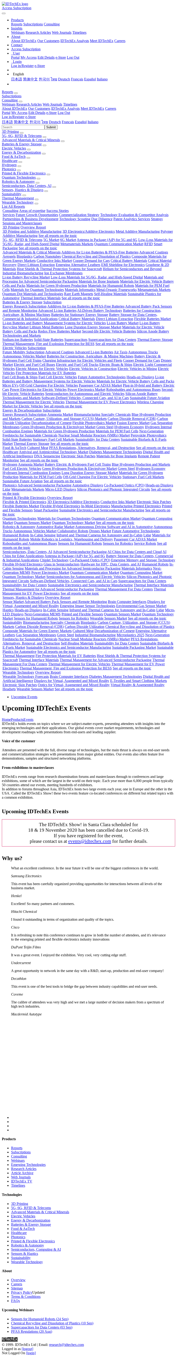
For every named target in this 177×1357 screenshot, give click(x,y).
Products (17, 719)
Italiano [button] (93, 122)
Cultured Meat (37, 448)
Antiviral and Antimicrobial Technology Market (53, 452)
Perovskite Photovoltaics (148, 435)
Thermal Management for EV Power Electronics (100, 402)
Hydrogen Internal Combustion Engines (32, 473)
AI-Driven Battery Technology (99, 310)
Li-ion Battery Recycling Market (26, 277)
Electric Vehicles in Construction (93, 369)
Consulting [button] (10, 100)
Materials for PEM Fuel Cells (117, 431)
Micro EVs (10, 385)
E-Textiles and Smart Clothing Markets (138, 681)
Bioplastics (24, 256)
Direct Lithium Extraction (36, 265)
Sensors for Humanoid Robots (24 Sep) (39, 1319)
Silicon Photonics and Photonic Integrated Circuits (113, 489)
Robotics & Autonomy (18, 181)
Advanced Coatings (153, 252)
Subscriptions (33, 24)
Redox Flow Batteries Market (59, 331)
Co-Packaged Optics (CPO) (124, 485)
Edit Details (46, 57)
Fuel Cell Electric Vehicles (57, 377)
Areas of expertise (32, 211)
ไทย (54, 79)
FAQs (15, 1301)
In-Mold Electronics (95, 506)
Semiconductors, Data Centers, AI (26, 186)
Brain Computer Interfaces (127, 602)
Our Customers (48, 41)
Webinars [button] (8, 104)
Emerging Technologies (28, 1165)
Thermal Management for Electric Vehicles (33, 402)
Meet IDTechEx (101, 41)
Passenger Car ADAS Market (100, 385)
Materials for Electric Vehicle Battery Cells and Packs (135, 381)
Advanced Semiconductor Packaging (44, 485)
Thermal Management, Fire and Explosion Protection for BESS (48, 344)
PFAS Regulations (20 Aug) (31, 1331)
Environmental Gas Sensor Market (141, 606)
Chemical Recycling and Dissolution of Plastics (96, 256)
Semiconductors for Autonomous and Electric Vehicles (84, 394)
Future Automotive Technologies (102, 377)
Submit (51, 127)
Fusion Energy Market (133, 423)
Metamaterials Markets (76, 244)
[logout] (27, 1349)
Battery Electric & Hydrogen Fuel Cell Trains (78, 464)
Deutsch (64, 79)
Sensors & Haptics (24, 1254)
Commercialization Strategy (79, 215)
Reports (16, 24)
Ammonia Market (60, 414)
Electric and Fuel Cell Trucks (77, 365)
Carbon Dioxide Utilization (84, 627)
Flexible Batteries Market (152, 319)
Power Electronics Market (86, 389)
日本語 (16, 79)
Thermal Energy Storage (155, 340)
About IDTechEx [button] (14, 108)
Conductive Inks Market (54, 261)
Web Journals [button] (52, 104)
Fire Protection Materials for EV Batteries (46, 373)
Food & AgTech (14, 157)
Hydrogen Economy (129, 427)
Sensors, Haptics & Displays (22, 190)
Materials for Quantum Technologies (37, 290)
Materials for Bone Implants (99, 281)
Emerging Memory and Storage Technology (143, 560)
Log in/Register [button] (13, 117)
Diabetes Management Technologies (115, 452)
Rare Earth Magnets (78, 294)
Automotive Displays (87, 485)
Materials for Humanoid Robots (111, 285)
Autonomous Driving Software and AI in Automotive (114, 527)
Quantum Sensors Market (32, 523)
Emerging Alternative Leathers (78, 265)
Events (28, 719)
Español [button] (81, 122)
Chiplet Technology (54, 560)
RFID (148, 244)
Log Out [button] (64, 113)
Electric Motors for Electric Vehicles (42, 369)
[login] (31, 1353)
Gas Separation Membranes (36, 635)
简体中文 (30, 79)
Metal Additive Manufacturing (138, 231)
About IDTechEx (23, 41)
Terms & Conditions (26, 1297)
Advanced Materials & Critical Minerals (31, 140)
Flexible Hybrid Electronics (60, 506)
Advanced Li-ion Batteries (57, 310)
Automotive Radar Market (55, 527)
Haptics (8, 610)
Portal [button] (6, 113)
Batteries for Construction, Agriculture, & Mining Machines (90, 356)
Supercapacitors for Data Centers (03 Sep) (41, 1327)
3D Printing (10, 132)
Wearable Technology (18, 202)
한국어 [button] (35, 122)
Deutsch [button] (55, 122)
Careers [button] (110, 108)
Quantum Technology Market (73, 523)
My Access (29, 57)
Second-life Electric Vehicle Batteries (109, 331)
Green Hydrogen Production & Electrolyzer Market (58, 427)
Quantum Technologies (19, 177)
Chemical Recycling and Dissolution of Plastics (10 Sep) (52, 1323)
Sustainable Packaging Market (134, 647)
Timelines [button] (70, 104)
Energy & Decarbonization (21, 152)
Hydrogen (9, 165)
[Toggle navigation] (4, 13)
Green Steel (104, 427)
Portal (15, 57)
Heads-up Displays (140, 377)
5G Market (51, 240)
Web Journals (61, 32)
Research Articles (38, 32)
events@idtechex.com (89, 841)
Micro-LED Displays (60, 489)
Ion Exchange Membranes (63, 273)
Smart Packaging (46, 510)
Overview (18, 1280)
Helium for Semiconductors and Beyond (132, 269)
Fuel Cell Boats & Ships (20, 377)
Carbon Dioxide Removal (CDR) (132, 419)
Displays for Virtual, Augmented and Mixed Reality (71, 681)
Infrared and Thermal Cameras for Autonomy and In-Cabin (99, 535)
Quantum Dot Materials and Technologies (32, 294)
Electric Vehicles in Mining (137, 369)
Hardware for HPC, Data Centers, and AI (110, 564)
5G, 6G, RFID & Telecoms (22, 136)
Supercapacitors (75, 340)
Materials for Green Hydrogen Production (56, 285)
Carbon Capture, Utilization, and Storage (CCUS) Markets (64, 419)
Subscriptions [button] (11, 96)
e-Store (61, 57)
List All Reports (13, 206)
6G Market (68, 240)
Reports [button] (7, 92)
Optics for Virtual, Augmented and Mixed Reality (74, 685)
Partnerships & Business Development (30, 219)
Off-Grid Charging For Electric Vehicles (48, 385)
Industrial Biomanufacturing (23, 273)
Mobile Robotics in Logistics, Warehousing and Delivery (71, 539)
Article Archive (22, 1173)
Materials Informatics (80, 290)
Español (90, 79)
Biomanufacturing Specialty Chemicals (102, 414)
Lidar (6, 489)
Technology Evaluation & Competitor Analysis (134, 215)
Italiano (102, 79)
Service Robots (145, 543)
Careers (119, 41)
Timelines (79, 32)
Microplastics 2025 (130, 635)
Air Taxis (120, 352)
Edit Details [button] (36, 113)
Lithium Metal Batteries (47, 327)
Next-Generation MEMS (42, 614)
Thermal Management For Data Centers (124, 589)
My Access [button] (19, 113)
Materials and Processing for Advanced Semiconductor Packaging (73, 568)
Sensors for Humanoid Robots (80, 543)
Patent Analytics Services (131, 219)
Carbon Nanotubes (47, 256)
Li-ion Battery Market (123, 323)
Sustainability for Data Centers (97, 439)
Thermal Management (18, 198)
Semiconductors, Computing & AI (36, 1249)
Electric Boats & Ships (115, 365)
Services (9, 215)
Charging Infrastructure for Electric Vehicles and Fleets (82, 360)
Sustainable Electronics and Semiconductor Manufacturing (101, 510)
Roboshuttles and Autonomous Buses (133, 389)
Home (6, 719)
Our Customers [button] (39, 108)
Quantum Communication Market (118, 244)
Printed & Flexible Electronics (24, 173)
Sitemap (17, 1288)
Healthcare (10, 161)
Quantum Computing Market (141, 573)
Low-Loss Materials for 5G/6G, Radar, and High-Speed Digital (97, 277)
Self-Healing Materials (110, 294)
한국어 (44, 79)
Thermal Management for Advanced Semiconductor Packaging (48, 589)
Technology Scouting (74, 219)
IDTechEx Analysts (74, 41)
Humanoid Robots (16, 535)
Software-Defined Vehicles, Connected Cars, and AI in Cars (85, 398)
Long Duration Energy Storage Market (93, 327)
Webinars (18, 32)
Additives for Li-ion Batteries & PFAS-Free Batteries (100, 252)
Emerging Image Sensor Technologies (87, 606)
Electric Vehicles (14, 148)
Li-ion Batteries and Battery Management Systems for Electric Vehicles (54, 323)
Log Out (73, 57)
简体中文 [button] (21, 122)
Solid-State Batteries (48, 340)
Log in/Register (22, 66)
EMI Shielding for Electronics (123, 265)
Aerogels (9, 256)
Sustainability (11, 194)
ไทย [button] (44, 122)
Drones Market (100, 531)
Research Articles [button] (29, 104)
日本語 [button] (7, 122)
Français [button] (68, 122)
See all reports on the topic (57, 236)
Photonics (9, 169)
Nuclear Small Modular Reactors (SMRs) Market (94, 435)
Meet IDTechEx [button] (92, 108)
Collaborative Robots (72, 531)
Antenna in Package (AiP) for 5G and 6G (107, 240)
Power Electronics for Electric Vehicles (38, 389)
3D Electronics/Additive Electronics (88, 231)
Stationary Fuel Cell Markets (53, 439)
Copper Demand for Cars (91, 261)
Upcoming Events (24, 697)
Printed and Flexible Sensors (82, 614)
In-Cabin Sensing (43, 535)
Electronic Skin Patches (78, 456)
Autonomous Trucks (143, 352)
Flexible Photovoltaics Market (94, 423)
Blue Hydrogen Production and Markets (141, 464)
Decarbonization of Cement (51, 423)
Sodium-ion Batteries (17, 340)
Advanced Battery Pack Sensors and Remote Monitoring (65, 602)
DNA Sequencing (47, 456)
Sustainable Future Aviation (150, 398)
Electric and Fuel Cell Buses (34, 365)
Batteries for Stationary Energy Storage (79, 315)
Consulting (52, 24)
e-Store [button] (51, 113)
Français (77, 79)
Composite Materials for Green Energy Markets (37, 631)
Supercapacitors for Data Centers (112, 340)
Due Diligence (101, 219)
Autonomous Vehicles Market (24, 356)
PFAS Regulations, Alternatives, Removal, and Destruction (92, 448)
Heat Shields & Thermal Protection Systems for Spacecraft (59, 269)
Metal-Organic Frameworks (116, 290)
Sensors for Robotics (118, 543)
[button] (17, 20)
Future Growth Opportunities (37, 215)
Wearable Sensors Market (108, 618)
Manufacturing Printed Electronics (136, 506)
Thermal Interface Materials (41, 298)
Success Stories (57, 211)
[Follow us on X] (93, 1070)
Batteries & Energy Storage (22, 144)
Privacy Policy (21, 1292)
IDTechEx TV (21, 1181)
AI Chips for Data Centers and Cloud (134, 552)
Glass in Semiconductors (62, 564)
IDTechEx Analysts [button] (65, 108)
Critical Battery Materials (129, 261)
